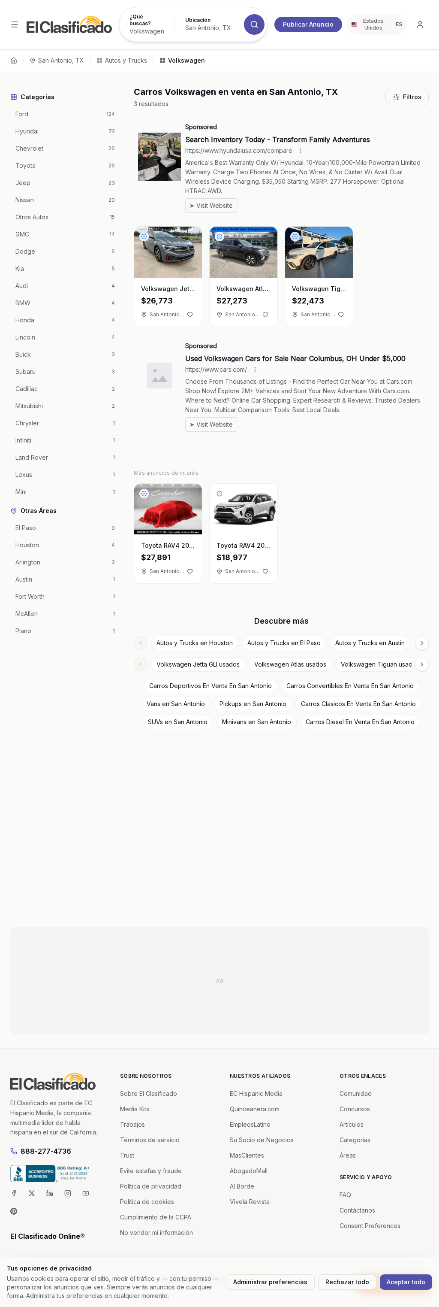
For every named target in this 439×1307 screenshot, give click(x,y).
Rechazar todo (347, 1282)
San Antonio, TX (61, 60)
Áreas (348, 1155)
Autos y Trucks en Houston (194, 642)
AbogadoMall (249, 1170)
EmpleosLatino (250, 1124)
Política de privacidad (150, 1186)
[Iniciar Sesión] (420, 24)
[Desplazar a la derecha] (422, 643)
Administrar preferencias (270, 1282)
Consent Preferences (370, 1225)
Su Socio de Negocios (262, 1139)
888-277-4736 (46, 1151)
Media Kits (134, 1109)
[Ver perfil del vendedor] (144, 236)
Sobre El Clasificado (148, 1093)
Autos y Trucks (126, 60)
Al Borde (242, 1186)
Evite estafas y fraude (151, 1170)
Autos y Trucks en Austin (370, 642)
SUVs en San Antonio (177, 721)
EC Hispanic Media (256, 1093)
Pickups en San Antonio (253, 703)
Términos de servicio (150, 1139)
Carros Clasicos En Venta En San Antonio (358, 703)
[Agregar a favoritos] (190, 314)
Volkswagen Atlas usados (290, 664)
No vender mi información (156, 1232)
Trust (127, 1155)
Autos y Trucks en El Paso (284, 642)
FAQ (345, 1194)
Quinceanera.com (255, 1109)
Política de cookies (147, 1201)
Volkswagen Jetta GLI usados (198, 664)
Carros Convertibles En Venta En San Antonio (350, 685)
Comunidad (356, 1093)
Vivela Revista (250, 1201)
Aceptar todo (406, 1282)
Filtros (412, 96)
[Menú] (14, 24)
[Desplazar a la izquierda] (140, 643)
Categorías (355, 1139)
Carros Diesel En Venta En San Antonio (360, 721)
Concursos (355, 1109)
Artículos (352, 1124)
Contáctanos (357, 1210)
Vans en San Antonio (176, 703)
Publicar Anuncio (308, 24)
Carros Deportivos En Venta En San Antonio (210, 685)
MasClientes (247, 1155)
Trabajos (132, 1124)
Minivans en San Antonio (256, 721)
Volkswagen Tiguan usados (380, 664)
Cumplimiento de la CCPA (155, 1217)
